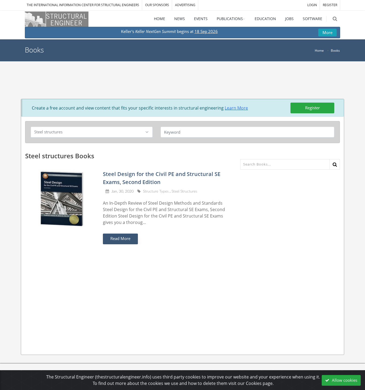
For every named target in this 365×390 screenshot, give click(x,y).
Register (312, 107)
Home (319, 50)
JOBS (289, 18)
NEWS (179, 18)
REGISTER (330, 5)
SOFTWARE (312, 18)
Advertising (185, 5)
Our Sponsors (157, 5)
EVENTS (201, 18)
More (327, 32)
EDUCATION (265, 18)
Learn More (236, 108)
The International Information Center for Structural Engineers (83, 5)
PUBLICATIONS (230, 18)
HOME (159, 18)
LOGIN (312, 5)
